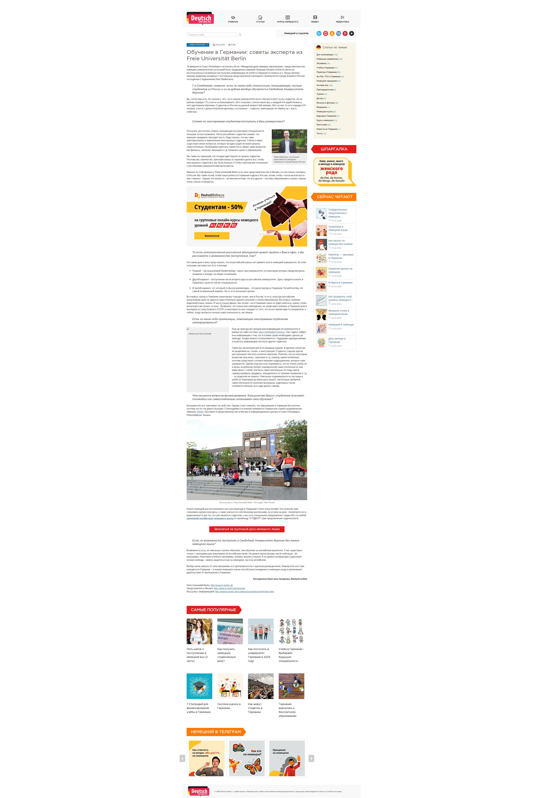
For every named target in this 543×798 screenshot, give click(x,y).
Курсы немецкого (287, 22)
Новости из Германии (327, 128)
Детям (320, 98)
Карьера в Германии (326, 115)
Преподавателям (325, 89)
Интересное (322, 85)
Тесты (320, 133)
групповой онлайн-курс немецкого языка (210, 518)
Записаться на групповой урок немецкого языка (247, 529)
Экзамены (322, 63)
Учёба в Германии (197, 45)
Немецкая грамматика (327, 58)
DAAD (200, 411)
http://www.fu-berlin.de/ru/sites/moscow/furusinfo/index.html (244, 591)
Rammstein (322, 124)
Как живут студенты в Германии (255, 708)
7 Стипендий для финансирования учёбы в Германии (199, 708)
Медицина (322, 106)
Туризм (320, 93)
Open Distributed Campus (271, 332)
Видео (315, 22)
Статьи (260, 22)
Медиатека (342, 22)
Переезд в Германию (327, 71)
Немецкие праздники (327, 80)
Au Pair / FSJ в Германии (328, 76)
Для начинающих (325, 54)
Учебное (233, 22)
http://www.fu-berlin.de (222, 585)
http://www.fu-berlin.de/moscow (229, 588)
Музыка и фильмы (326, 102)
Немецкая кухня (324, 111)
